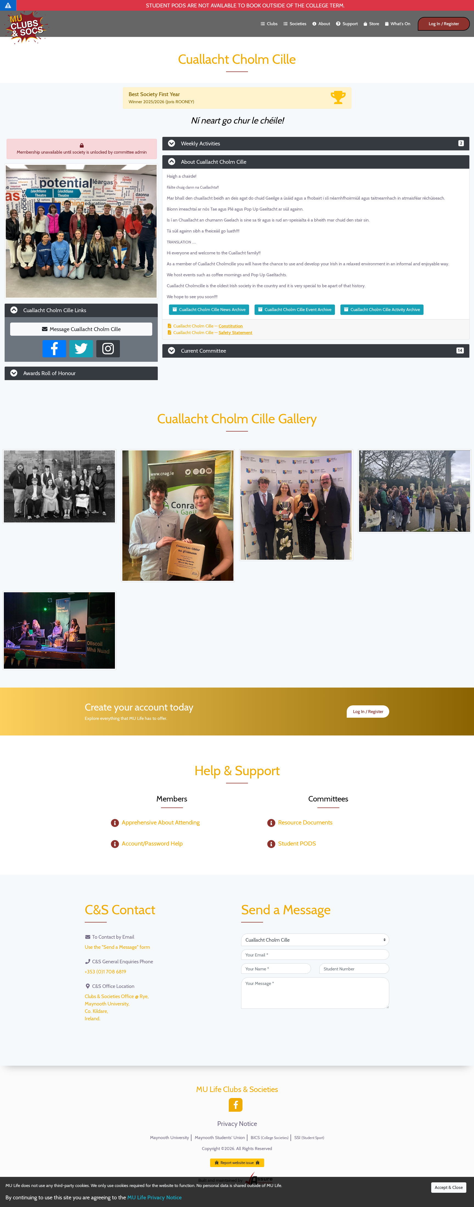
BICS (270, 1137)
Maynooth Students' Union (220, 1137)
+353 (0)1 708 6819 (105, 972)
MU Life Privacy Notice (154, 1197)
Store (374, 23)
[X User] (81, 348)
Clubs (272, 23)
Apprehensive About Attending (161, 822)
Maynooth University (169, 1137)
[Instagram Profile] (108, 348)
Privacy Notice (237, 1124)
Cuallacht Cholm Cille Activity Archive (385, 309)
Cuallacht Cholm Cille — (208, 326)
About (324, 23)
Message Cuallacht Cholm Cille (85, 329)
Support (350, 23)
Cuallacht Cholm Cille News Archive (212, 309)
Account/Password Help (152, 843)
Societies (298, 23)
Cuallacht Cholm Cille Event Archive (298, 309)
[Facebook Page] (54, 348)
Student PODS (297, 843)
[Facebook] (237, 1106)
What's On (400, 23)
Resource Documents (305, 822)
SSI (309, 1137)
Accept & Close (449, 1187)
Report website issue (237, 1162)
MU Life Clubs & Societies (237, 1089)
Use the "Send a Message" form (117, 947)
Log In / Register (444, 23)
